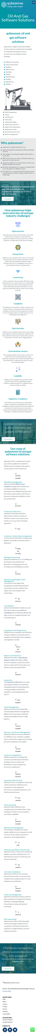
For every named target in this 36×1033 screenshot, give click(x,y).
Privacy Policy (7, 991)
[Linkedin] (10, 1030)
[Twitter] (5, 1030)
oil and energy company (18, 187)
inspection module (13, 682)
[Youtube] (15, 1030)
